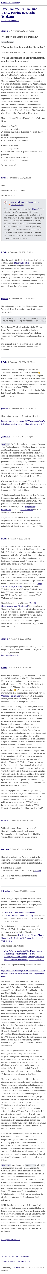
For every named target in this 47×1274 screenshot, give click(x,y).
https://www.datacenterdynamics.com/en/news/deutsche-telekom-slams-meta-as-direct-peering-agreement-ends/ (23, 973)
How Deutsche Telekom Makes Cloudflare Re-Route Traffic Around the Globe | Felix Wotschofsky (23, 938)
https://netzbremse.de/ (10, 655)
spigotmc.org (30, 507)
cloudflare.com (26, 509)
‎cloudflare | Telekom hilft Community (19, 912)
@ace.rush (6, 1165)
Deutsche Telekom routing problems (24, 202)
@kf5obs (5, 444)
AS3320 (37, 871)
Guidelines (24, 1256)
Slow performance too (10, 1240)
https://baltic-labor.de (22, 263)
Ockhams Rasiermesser (10, 696)
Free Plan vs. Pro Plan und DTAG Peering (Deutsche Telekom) (19, 12)
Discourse (16, 1267)
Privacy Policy (24, 1261)
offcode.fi (35, 209)
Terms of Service (8, 1261)
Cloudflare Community (10, 3)
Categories (13, 1256)
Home (4, 1256)
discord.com (6, 509)
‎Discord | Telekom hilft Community (18, 915)
